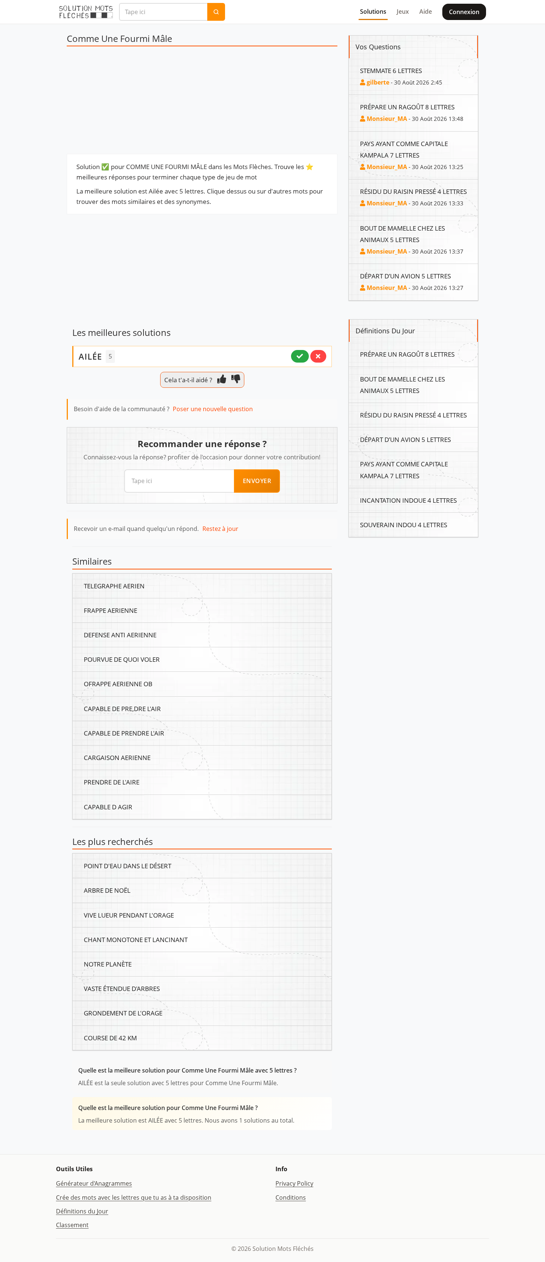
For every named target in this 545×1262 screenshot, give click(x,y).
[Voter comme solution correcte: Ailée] (300, 356)
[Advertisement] (202, 102)
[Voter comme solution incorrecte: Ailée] (318, 356)
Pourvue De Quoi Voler (122, 659)
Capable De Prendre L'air (124, 733)
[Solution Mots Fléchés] (86, 12)
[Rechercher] (216, 12)
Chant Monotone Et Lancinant (136, 939)
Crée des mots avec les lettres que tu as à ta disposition (133, 1197)
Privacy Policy (294, 1183)
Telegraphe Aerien (114, 585)
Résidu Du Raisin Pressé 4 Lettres (413, 191)
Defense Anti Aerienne (120, 634)
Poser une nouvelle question (213, 409)
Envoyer (257, 481)
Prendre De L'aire (111, 781)
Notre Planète (108, 963)
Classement (72, 1225)
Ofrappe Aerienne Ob (118, 683)
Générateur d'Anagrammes (94, 1183)
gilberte (377, 82)
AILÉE (90, 356)
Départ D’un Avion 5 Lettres (405, 275)
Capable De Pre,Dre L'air (122, 708)
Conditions (290, 1197)
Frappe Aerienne (110, 610)
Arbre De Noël (107, 890)
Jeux (403, 11)
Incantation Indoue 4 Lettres (408, 500)
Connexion (464, 12)
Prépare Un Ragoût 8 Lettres (407, 106)
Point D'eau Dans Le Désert (127, 865)
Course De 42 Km (110, 1037)
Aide (425, 11)
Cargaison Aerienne (117, 757)
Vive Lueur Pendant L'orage (129, 915)
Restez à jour (220, 529)
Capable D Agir (108, 806)
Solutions (373, 11)
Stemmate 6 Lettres (391, 70)
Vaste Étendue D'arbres (122, 988)
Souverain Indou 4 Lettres (403, 524)
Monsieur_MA (386, 119)
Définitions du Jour (82, 1211)
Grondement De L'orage (123, 1012)
